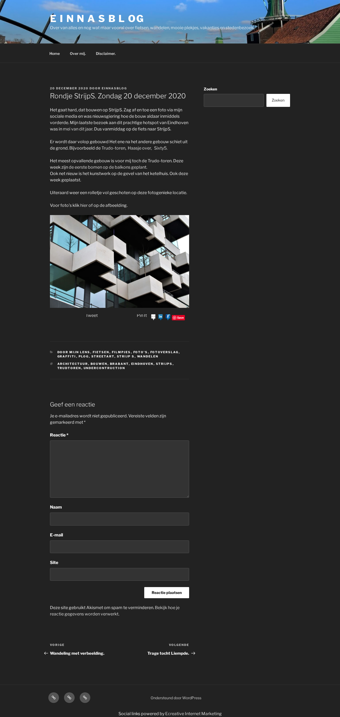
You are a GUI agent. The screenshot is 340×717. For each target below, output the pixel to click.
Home (54, 53)
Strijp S (126, 356)
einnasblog (114, 88)
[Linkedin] (161, 317)
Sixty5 (160, 148)
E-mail (56, 534)
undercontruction (104, 368)
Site (54, 562)
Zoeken (210, 89)
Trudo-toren (113, 148)
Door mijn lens (73, 352)
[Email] (153, 317)
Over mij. (78, 53)
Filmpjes (121, 352)
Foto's (140, 352)
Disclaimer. (106, 53)
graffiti (66, 356)
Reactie (59, 435)
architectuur (72, 364)
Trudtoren (69, 368)
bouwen (99, 364)
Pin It (142, 315)
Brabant (119, 364)
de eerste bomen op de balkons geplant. (108, 167)
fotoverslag (164, 352)
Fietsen (101, 352)
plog (84, 356)
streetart (102, 356)
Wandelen (148, 356)
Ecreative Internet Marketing (193, 713)
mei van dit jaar (77, 129)
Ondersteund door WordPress (176, 698)
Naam (56, 507)
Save (180, 318)
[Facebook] (168, 317)
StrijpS (164, 364)
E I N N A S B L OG (97, 18)
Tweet (92, 315)
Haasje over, (140, 148)
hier (83, 205)
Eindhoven (142, 364)
